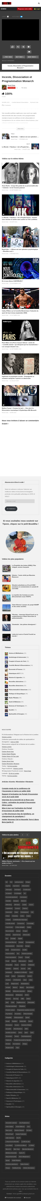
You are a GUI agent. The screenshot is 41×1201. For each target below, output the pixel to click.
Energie (21, 942)
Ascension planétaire (11, 897)
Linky (30, 980)
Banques (16, 901)
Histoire (23, 965)
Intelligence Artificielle (21, 972)
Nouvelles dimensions (16, 685)
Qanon (27, 1017)
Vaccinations (16, 1044)
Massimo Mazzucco (27, 1149)
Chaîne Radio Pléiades (9, 754)
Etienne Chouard (19, 1130)
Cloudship (15, 916)
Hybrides (8, 968)
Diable (29, 927)
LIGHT (4, 16)
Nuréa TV (21, 1153)
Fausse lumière (10, 953)
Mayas (22, 987)
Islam (31, 972)
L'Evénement (16, 980)
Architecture (26, 889)
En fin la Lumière (14, 773)
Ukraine (8, 1044)
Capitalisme (9, 908)
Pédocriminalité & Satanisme (18, 689)
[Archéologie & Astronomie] (6, 658)
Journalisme (21, 976)
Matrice (15, 987)
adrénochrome (19, 882)
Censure (17, 908)
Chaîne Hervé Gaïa (8, 751)
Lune (7, 983)
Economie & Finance (16, 669)
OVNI (12, 1002)
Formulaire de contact (13, 1197)
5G (6, 882)
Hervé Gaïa (27, 771)
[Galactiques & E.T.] (6, 674)
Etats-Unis (20, 946)
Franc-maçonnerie (11, 957)
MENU (4, 9)
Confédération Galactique (20, 919)
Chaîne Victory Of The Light (10, 756)
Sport (26, 1032)
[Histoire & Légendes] (6, 678)
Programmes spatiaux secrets (25, 1010)
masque (8, 987)
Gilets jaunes (22, 961)
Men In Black (30, 987)
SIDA (26, 1029)
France (21, 957)
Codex (28, 916)
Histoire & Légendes (16, 677)
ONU (7, 1002)
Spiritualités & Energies (17, 714)
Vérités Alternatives (28, 1168)
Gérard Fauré (9, 1134)
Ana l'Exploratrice (24, 1123)
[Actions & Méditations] (6, 653)
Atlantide (8, 901)
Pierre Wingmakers (24, 1156)
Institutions (9, 972)
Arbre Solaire (9, 1126)
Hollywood (31, 965)
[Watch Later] (28, 46)
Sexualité (8, 1029)
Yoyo (17, 1047)
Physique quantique (11, 1006)
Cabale (24, 904)
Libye (24, 980)
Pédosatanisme (18, 1017)
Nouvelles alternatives (16, 681)
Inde (29, 968)
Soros (20, 1032)
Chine (16, 912)
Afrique (28, 882)
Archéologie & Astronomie (17, 657)
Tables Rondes (24, 1164)
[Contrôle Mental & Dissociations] (6, 666)
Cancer (31, 904)
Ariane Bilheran (20, 1126)
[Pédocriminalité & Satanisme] (6, 690)
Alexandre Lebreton (11, 1123)
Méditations (19, 995)
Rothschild (23, 1021)
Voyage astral (9, 1047)
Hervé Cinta (11, 85)
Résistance (9, 1025)
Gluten (30, 961)
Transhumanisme (26, 1036)
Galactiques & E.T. (15, 673)
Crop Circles (9, 927)
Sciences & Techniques (17, 706)
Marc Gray (17, 1149)
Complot (8, 919)
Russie (30, 1021)
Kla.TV (18, 1138)
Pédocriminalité (28, 1013)
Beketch (23, 901)
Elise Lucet (9, 1130)
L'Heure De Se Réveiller (12, 1141)
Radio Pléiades (14, 697)
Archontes (9, 893)
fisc (18, 953)
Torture (17, 1036)
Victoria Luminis (6, 737)
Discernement (10, 931)
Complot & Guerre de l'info (18, 661)
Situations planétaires (12, 1164)
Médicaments (9, 995)
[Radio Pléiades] (6, 698)
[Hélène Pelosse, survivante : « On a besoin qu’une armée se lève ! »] (20, 848)
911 (11, 882)
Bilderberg (9, 904)
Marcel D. (8, 1149)
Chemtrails (9, 912)
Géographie (9, 965)
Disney (18, 931)
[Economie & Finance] (6, 670)
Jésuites (8, 980)
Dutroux (8, 934)
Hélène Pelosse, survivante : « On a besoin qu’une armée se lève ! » (18, 862)
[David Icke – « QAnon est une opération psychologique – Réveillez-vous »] (20, 138)
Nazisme (8, 998)
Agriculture (16, 886)
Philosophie (31, 1002)
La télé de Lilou (26, 1141)
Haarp (16, 965)
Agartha (8, 886)
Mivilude (8, 991)
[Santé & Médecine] (6, 702)
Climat (7, 916)
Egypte (20, 938)
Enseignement (30, 942)
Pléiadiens (22, 1006)
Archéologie (17, 893)
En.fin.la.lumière (12, 776)
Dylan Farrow (16, 934)
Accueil (28, 1197)
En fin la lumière (12, 766)
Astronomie (23, 897)
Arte (28, 1126)
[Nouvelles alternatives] (6, 682)
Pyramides (18, 1013)
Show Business (18, 1029)
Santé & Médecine (15, 702)
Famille (25, 950)
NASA (27, 995)
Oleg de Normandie (11, 1156)
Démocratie (26, 934)
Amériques (17, 889)
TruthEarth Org (16, 1168)
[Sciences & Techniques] (6, 706)
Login (38, 9)
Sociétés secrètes (11, 1032)
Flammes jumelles (27, 953)
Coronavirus (20, 923)
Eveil (7, 950)
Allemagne (9, 889)
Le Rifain (31, 1145)
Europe (27, 946)
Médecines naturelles (19, 991)
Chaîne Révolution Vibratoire (10, 763)
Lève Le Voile (15, 742)
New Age (15, 998)
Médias (30, 991)
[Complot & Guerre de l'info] (6, 662)
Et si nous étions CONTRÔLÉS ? (12, 281)
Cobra (22, 916)
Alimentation (25, 886)
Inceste (23, 968)
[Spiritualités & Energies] (6, 714)
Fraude (27, 957)
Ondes (28, 998)
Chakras (25, 908)
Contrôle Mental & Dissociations (20, 102)
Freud (7, 961)
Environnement (10, 946)
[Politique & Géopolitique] (6, 694)
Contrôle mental (10, 923)
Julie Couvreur (10, 1138)
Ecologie (13, 938)
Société (11, 710)
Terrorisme (9, 1036)
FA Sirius (29, 1130)
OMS (22, 998)
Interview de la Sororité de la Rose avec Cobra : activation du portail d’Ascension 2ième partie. (18, 802)
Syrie (32, 1032)
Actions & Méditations (16, 653)
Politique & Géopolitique (17, 693)
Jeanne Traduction (21, 1134)
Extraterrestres (15, 950)
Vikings (25, 1044)
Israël (7, 976)
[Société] (6, 710)
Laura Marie (9, 1145)
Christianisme (24, 912)
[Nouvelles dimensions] (6, 686)
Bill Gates (17, 904)
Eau (7, 938)
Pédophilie (8, 1017)
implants (16, 968)
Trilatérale (8, 1040)
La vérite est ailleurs (20, 1145)
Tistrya (8, 1168)
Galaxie (14, 961)
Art (25, 893)
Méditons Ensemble (11, 1153)
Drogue (25, 931)
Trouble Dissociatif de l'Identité (22, 1040)
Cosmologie (30, 923)
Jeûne (13, 976)
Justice (30, 976)
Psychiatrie (9, 1013)
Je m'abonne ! (11, 508)
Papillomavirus (21, 1002)
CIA (32, 912)
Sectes (17, 1025)
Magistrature (14, 983)
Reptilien (14, 1021)
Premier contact (10, 1010)
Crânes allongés (20, 927)
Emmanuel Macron (11, 942)
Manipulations (25, 983)
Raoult (7, 1021)
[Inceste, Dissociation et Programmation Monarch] (20, 173)
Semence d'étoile (26, 1025)
